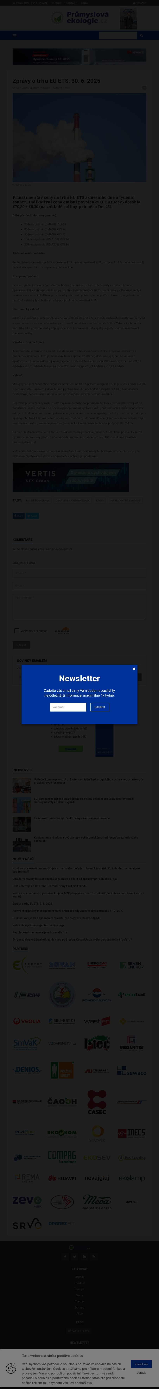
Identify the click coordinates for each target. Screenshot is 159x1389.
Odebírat (99, 707)
